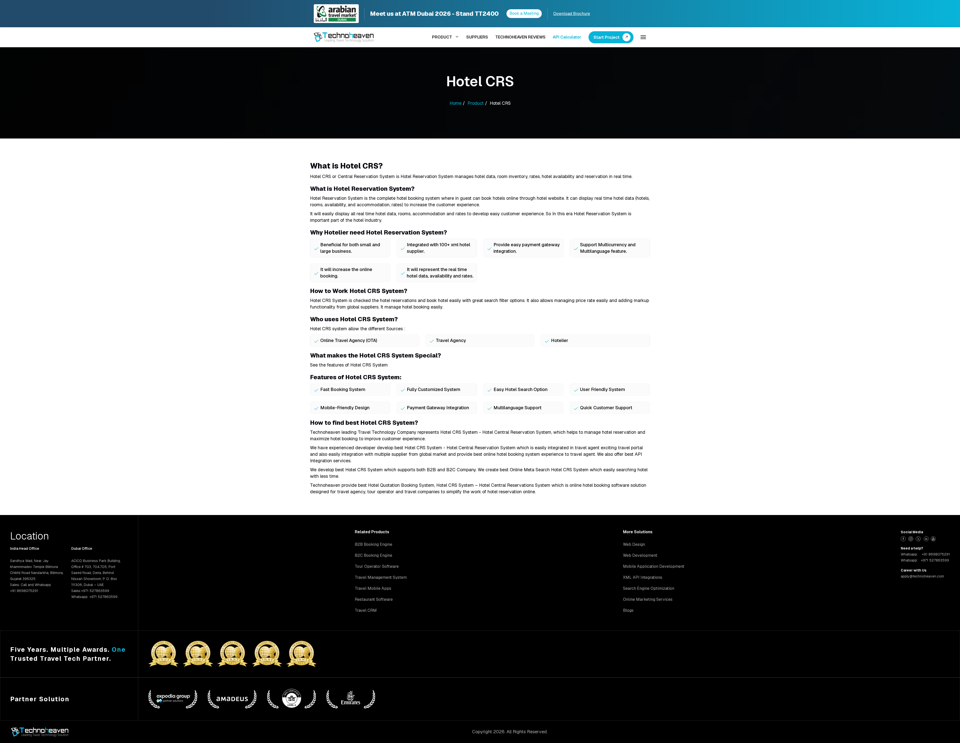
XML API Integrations (642, 577)
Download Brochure (571, 13)
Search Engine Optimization (648, 588)
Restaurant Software (374, 599)
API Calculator (567, 37)
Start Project (607, 37)
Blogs (628, 610)
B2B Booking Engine (373, 544)
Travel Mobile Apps (373, 588)
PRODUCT (442, 37)
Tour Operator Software (377, 566)
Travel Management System (381, 577)
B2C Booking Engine (373, 555)
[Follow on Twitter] (919, 538)
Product (476, 103)
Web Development (640, 555)
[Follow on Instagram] (911, 538)
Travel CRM (366, 610)
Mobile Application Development (653, 566)
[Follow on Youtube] (934, 538)
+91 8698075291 (936, 554)
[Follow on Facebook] (904, 538)
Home (456, 103)
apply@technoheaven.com (922, 576)
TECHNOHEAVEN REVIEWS (520, 37)
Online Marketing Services (647, 599)
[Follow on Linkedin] (926, 538)
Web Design (634, 544)
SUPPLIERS (477, 37)
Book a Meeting (524, 13)
